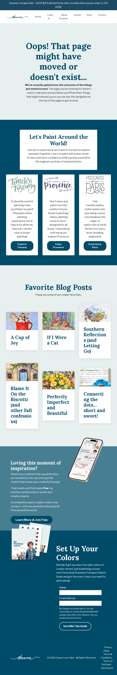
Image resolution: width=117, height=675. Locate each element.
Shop (89, 15)
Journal (77, 15)
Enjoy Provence (58, 246)
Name (62, 587)
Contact (102, 15)
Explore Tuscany (22, 246)
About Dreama (63, 17)
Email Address (67, 598)
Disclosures (107, 668)
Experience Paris (95, 246)
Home (38, 16)
